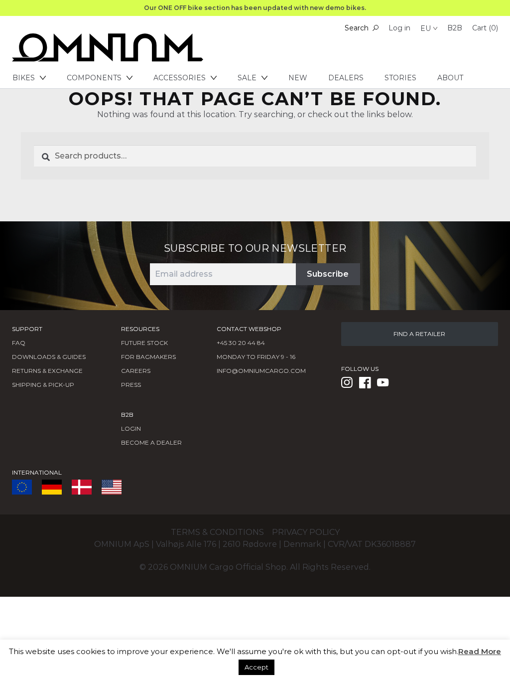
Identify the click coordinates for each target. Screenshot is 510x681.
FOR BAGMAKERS (148, 356)
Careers (135, 370)
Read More (479, 651)
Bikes (23, 77)
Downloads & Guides (49, 356)
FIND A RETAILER (419, 334)
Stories (400, 77)
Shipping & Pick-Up (43, 384)
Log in (399, 27)
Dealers (346, 77)
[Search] (376, 28)
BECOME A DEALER (151, 442)
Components (94, 77)
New (297, 77)
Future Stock (144, 342)
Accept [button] (256, 667)
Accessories (179, 77)
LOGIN (131, 428)
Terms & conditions (217, 532)
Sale (247, 77)
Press (131, 384)
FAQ (18, 342)
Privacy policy (306, 532)
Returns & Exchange (47, 370)
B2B (454, 27)
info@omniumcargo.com (261, 370)
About (450, 77)
